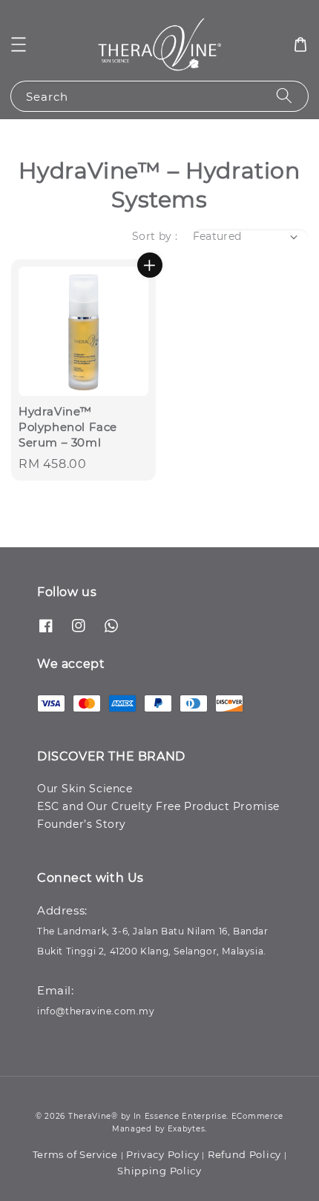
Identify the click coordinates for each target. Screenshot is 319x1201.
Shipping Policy (159, 1171)
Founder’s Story (81, 824)
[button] (18, 44)
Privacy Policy (163, 1154)
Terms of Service (75, 1154)
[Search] (284, 95)
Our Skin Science (85, 788)
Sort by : (155, 236)
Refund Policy (244, 1154)
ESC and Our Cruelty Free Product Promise (158, 806)
